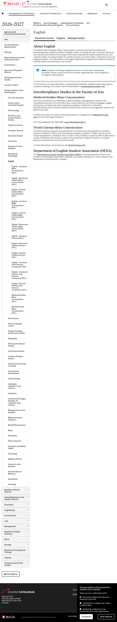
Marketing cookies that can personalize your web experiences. (94, 610)
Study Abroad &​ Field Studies (13, 564)
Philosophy (12, 436)
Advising (7, 52)
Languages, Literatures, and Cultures (14, 386)
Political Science (14, 441)
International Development (13, 372)
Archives (106, 13)
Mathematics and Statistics (15, 419)
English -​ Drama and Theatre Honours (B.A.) (20, 245)
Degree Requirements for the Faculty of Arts (14, 58)
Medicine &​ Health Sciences (12, 533)
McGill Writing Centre (17, 425)
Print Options (11, 574)
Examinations (9, 65)
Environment (13, 318)
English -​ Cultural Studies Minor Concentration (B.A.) (18, 193)
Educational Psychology (13, 155)
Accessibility (72, 616)
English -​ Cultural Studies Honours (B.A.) (18, 255)
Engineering (9, 510)
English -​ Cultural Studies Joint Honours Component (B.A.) (19, 286)
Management (10, 526)
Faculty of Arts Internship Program (16, 104)
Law (6, 521)
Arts (6, 39)
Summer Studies (11, 85)
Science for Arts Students (14, 465)
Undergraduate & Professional (22, 13)
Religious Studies (15, 459)
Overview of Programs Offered (13, 71)
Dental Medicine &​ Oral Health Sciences (14, 498)
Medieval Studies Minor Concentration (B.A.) (19, 298)
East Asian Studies (15, 136)
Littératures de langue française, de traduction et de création (17, 402)
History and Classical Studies (16, 345)
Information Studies (16, 351)
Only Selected (106, 616)
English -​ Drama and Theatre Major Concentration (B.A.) (20, 227)
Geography (12, 338)
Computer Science (15, 130)
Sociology (12, 484)
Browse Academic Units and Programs (13, 91)
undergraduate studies (90, 86)
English (11, 161)
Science (7, 557)
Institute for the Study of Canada (17, 365)
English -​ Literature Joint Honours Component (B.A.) (19, 264)
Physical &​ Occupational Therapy (14, 551)
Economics (12, 141)
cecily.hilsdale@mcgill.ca (75, 122)
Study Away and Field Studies (12, 78)
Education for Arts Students (15, 147)
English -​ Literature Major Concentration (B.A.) (19, 204)
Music (10, 430)
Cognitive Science (15, 125)
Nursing (7, 545)
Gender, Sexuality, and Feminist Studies (16, 332)
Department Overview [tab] (44, 38)
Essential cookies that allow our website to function (94, 598)
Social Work (13, 479)
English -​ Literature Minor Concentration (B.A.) (19, 169)
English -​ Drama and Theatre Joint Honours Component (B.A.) (20, 275)
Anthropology (13, 110)
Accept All (86, 616)
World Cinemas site (76, 145)
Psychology (12, 454)
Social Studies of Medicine (14, 473)
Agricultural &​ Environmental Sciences (14, 33)
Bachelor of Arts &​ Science (12, 491)
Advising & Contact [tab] (76, 38)
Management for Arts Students (16, 411)
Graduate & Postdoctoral (50, 13)
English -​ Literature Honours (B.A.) (19, 237)
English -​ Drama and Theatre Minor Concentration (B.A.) (20, 181)
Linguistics (12, 393)
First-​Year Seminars (16, 98)
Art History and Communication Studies (14, 118)
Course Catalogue (50, 23)
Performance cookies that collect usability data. (95, 604)
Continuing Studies (74, 13)
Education (8, 505)
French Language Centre (15, 325)
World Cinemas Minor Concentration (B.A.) (18, 310)
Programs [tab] (61, 38)
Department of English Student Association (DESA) (59, 154)
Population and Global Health (17, 447)
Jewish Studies (14, 379)
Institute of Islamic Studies (15, 357)
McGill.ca (37, 23)
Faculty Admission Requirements (11, 46)
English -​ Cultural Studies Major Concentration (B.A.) (18, 216)
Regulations (93, 13)
